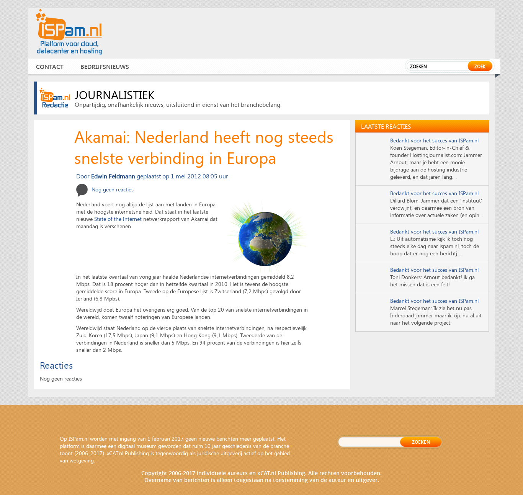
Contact (50, 66)
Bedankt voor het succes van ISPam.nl (434, 140)
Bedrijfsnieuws (104, 66)
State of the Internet (118, 218)
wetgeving (82, 460)
